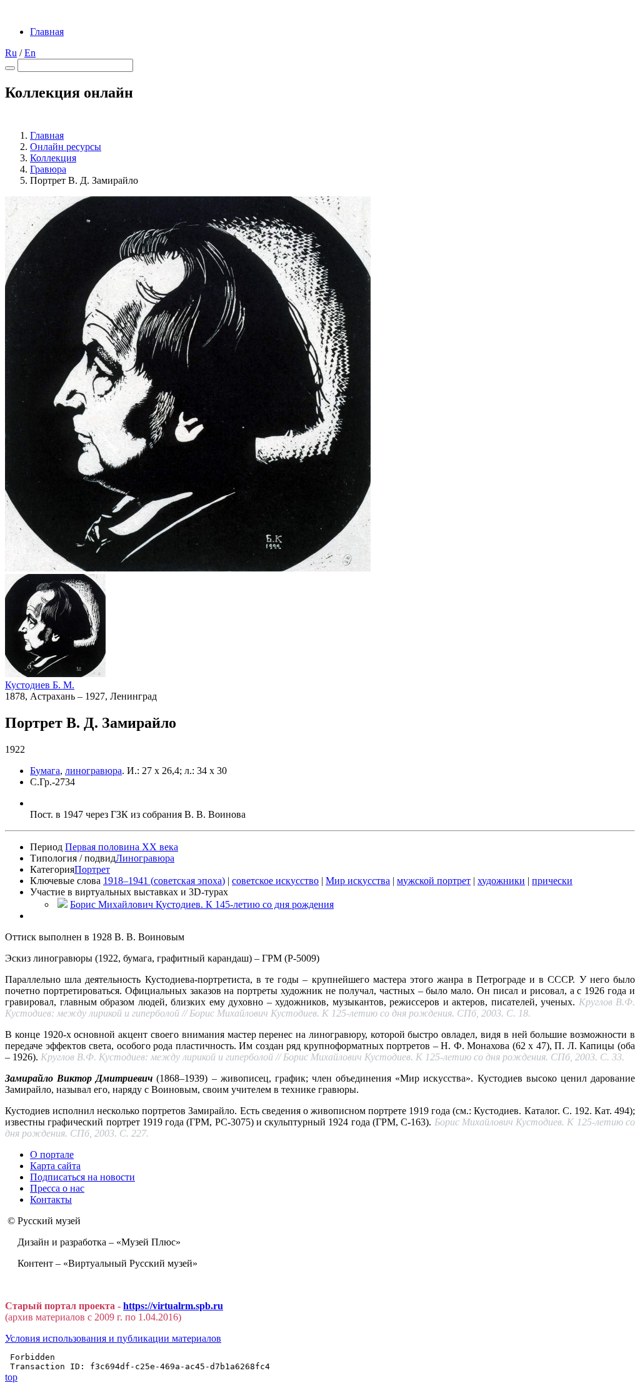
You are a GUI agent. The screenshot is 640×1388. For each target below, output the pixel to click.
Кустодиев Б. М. (39, 685)
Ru (11, 53)
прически (552, 880)
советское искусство (275, 880)
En (30, 53)
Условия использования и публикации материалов (113, 1338)
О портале (52, 1154)
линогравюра (93, 770)
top (11, 1377)
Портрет (92, 869)
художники (501, 880)
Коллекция (53, 158)
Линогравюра (145, 858)
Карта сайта (55, 1165)
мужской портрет (434, 880)
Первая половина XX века (121, 847)
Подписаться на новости (82, 1177)
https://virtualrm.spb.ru (173, 1305)
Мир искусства (358, 880)
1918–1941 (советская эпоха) (164, 880)
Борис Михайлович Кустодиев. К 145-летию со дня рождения (202, 904)
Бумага (45, 770)
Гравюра (48, 169)
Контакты (51, 1199)
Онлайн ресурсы (65, 146)
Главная (47, 31)
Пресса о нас (57, 1188)
